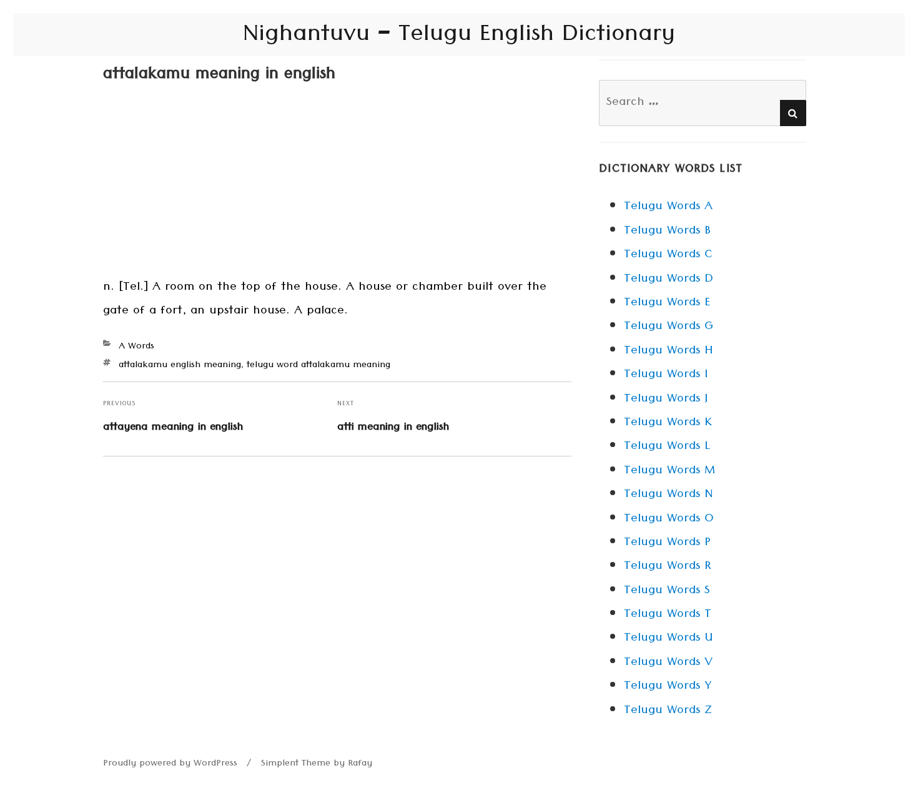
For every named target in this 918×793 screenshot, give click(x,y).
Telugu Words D (668, 279)
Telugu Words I (666, 375)
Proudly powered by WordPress (170, 764)
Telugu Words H (668, 351)
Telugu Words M (669, 471)
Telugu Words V (668, 663)
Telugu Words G (668, 327)
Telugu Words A (668, 207)
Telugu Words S (667, 591)
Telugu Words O (669, 519)
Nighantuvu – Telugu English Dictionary (459, 36)
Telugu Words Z (668, 711)
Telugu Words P (667, 543)
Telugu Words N (668, 495)
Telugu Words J (666, 399)
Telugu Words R (667, 566)
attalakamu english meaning (180, 366)
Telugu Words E (667, 303)
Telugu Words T (667, 615)
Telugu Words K (668, 423)
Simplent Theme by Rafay (316, 764)
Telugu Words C (668, 255)
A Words (136, 347)
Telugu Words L (667, 447)
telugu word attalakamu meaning (318, 366)
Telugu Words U (668, 638)
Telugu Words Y (667, 686)
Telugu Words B (667, 231)
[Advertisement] (337, 183)
